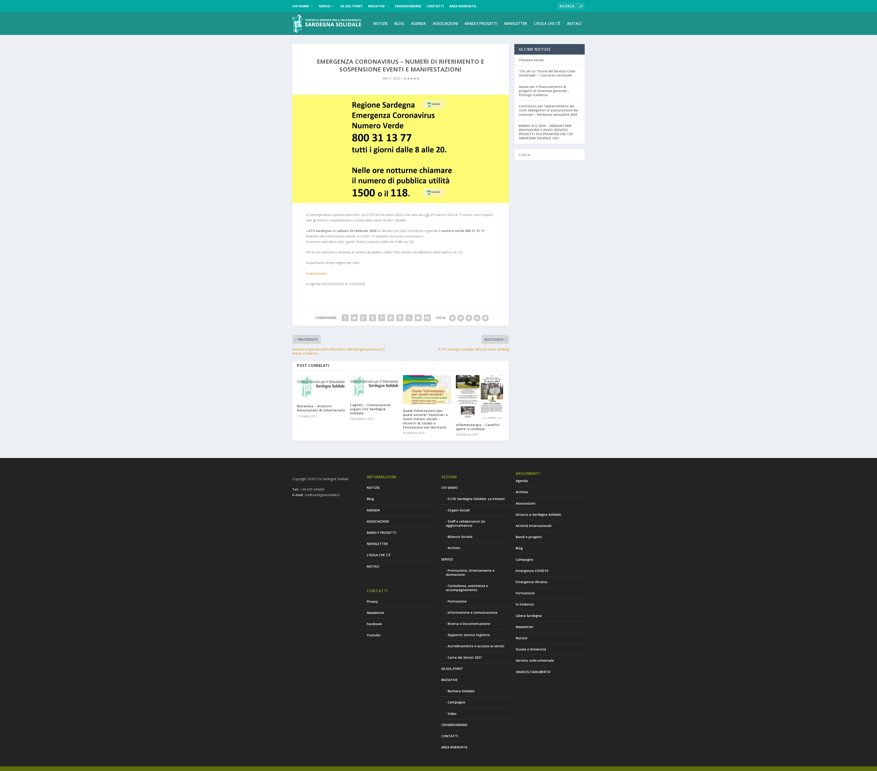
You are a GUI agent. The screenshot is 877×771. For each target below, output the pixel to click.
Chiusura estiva (531, 60)
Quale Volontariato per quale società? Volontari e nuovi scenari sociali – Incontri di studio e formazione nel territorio (425, 418)
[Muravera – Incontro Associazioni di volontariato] (321, 387)
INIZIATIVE (376, 6)
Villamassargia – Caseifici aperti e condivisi (478, 427)
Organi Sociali (459, 510)
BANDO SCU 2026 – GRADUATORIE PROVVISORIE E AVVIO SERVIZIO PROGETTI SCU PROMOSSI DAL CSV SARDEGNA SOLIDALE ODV (546, 132)
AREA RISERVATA (462, 6)
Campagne (456, 702)
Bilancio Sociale (460, 536)
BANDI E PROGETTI (481, 24)
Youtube (373, 635)
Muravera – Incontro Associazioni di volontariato (321, 408)
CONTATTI (435, 6)
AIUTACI (574, 24)
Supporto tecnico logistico (469, 635)
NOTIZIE (380, 24)
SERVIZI (324, 6)
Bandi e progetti (529, 537)
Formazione (457, 601)
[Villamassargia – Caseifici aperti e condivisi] (480, 396)
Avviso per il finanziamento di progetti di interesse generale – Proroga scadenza (544, 90)
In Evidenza (525, 604)
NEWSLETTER (515, 24)
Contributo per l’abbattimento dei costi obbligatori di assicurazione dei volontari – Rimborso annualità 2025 (548, 110)
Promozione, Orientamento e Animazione (470, 572)
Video (452, 713)
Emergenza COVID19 (532, 570)
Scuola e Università (531, 649)
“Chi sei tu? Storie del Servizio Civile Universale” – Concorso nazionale (547, 73)
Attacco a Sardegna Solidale (538, 514)
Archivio (454, 548)
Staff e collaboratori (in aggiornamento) (465, 523)
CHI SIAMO (300, 6)
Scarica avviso (316, 273)
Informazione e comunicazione (472, 612)
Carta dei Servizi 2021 (465, 657)
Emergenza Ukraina (531, 582)
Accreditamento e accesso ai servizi (476, 646)
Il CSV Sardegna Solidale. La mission (476, 499)
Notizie (521, 638)
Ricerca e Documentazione (469, 623)
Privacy (372, 601)
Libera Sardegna (529, 615)
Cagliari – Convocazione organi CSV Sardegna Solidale (370, 409)
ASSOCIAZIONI (445, 24)
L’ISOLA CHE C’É (547, 24)
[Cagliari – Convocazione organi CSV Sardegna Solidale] (374, 386)
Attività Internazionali (534, 526)
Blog (399, 24)
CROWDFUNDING (408, 6)
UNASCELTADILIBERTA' (533, 672)
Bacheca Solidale (461, 691)
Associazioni (525, 503)
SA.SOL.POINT (351, 6)
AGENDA (418, 24)
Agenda (522, 481)
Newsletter (375, 612)
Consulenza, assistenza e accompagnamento (467, 588)
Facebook (374, 624)
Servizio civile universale (535, 660)
